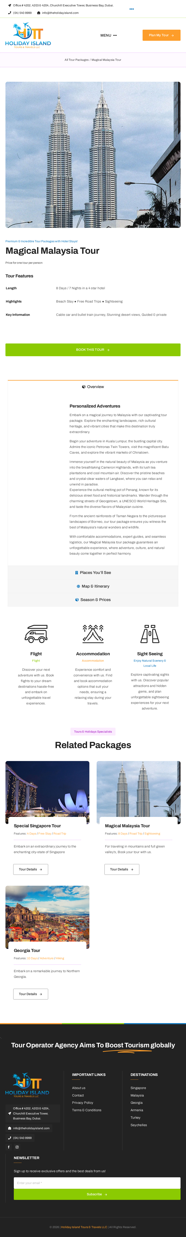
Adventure (47, 958)
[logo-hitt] (28, 24)
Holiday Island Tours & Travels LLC (84, 1227)
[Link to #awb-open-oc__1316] (132, 9)
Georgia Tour (27, 950)
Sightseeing (152, 833)
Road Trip (59, 833)
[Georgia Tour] (47, 888)
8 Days (122, 833)
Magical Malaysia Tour (127, 825)
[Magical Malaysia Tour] (139, 764)
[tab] (93, 387)
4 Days (31, 833)
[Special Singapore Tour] (47, 764)
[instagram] (17, 1147)
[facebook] (8, 1147)
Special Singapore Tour (37, 825)
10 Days (32, 958)
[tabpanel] (93, 480)
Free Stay (44, 833)
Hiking (60, 958)
